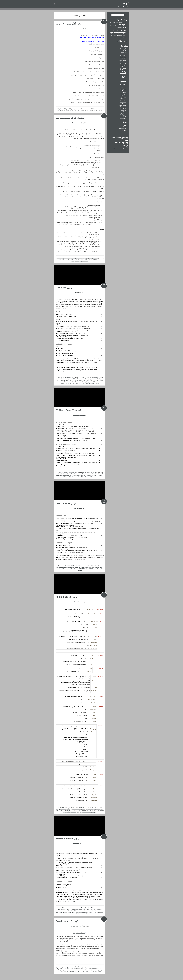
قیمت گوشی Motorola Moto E (91, 910)
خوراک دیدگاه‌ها (122, 128)
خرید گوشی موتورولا (96, 909)
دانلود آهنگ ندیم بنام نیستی (94, 110)
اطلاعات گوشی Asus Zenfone (73, 565)
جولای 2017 (123, 74)
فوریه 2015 (123, 116)
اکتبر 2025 (123, 58)
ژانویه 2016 (123, 98)
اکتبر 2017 (123, 71)
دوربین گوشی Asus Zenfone (81, 567)
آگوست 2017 (123, 73)
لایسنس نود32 (124, 138)
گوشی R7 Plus (86, 472)
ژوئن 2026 (123, 52)
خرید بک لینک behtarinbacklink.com (120, 137)
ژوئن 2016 (123, 90)
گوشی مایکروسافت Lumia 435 (70, 383)
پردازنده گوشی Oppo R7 (70, 472)
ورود (125, 125)
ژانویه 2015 (123, 118)
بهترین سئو (125, 145)
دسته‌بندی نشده (75, 261)
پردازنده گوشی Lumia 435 (68, 377)
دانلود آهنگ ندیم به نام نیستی (68, 23)
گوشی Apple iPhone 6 (67, 596)
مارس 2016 (123, 95)
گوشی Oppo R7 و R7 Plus (68, 410)
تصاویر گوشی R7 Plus (87, 473)
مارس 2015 (123, 115)
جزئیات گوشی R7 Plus (66, 473)
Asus (94, 565)
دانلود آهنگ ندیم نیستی (71, 110)
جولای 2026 (123, 50)
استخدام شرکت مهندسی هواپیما (70, 117)
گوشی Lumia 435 (64, 287)
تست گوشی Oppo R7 (96, 473)
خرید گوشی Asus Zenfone (93, 567)
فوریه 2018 (123, 65)
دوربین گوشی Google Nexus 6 (95, 970)
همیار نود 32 (125, 143)
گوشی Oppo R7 (93, 472)
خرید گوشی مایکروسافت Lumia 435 (82, 380)
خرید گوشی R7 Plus (94, 475)
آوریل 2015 (123, 113)
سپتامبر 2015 (122, 105)
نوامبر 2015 (123, 102)
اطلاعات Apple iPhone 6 (66, 807)
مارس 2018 (123, 63)
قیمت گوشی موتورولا (79, 910)
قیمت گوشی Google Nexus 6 (82, 970)
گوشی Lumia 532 (85, 377)
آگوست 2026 (123, 48)
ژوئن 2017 (123, 76)
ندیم (58, 110)
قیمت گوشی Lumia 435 (73, 382)
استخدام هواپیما (81, 261)
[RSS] (55, 4)
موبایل (62, 383)
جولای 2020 (123, 61)
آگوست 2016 (123, 87)
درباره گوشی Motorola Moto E (85, 909)
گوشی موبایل (66, 812)
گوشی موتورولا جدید (69, 912)
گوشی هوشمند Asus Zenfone (64, 568)
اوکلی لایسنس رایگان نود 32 (121, 142)
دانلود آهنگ (71, 109)
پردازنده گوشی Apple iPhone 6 (79, 809)
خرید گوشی (67, 378)
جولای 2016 (123, 89)
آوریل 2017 (123, 79)
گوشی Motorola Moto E (68, 838)
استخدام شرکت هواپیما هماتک (71, 259)
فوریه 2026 (123, 53)
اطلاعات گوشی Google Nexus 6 (72, 967)
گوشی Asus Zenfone (66, 503)
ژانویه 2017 (123, 82)
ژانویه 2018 (123, 66)
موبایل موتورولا (74, 913)
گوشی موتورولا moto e (87, 912)
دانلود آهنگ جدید (64, 109)
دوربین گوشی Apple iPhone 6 (71, 810)
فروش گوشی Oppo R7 (64, 475)
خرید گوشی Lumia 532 (95, 380)
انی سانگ (95, 109)
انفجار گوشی (62, 967)
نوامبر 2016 (123, 86)
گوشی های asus (74, 568)
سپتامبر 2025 (122, 60)
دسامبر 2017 (123, 68)
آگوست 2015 (123, 106)
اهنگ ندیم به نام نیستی (88, 109)
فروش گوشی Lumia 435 (84, 382)
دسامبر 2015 (123, 100)
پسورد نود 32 (125, 140)
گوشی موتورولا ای (78, 912)
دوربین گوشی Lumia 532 (68, 380)
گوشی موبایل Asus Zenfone (84, 568)
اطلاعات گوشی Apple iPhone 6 (93, 809)
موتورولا (78, 907)
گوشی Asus (90, 565)
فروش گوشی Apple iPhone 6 (89, 812)
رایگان (126, 146)
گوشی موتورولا (96, 912)
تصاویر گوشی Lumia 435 (86, 378)
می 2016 (123, 92)
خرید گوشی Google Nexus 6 (76, 968)
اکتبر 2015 (123, 103)
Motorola (94, 907)
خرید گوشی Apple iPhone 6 (85, 810)
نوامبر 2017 (123, 69)
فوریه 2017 (123, 81)
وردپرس (124, 130)
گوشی (125, 3)
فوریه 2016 (123, 97)
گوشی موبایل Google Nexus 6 (90, 971)
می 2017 (123, 77)
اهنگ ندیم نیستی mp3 (78, 109)
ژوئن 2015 (123, 110)
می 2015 (123, 111)
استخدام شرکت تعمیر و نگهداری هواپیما (89, 258)
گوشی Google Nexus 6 (67, 921)
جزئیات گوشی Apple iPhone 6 (65, 809)
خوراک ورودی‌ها (122, 126)
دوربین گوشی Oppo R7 (84, 475)
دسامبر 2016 (123, 84)
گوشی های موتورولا (82, 913)
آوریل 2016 (123, 94)
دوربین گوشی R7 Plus (74, 475)
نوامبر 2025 (123, 57)
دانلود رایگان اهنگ (63, 110)
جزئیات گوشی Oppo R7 (76, 473)
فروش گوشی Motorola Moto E (71, 909)
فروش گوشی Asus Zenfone (68, 567)
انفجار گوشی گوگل (87, 968)
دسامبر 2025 (123, 55)
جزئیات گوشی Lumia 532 (75, 378)
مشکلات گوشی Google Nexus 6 (65, 971)
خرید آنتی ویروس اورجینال (118, 148)
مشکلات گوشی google (78, 971)
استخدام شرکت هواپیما (83, 259)
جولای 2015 (123, 108)
